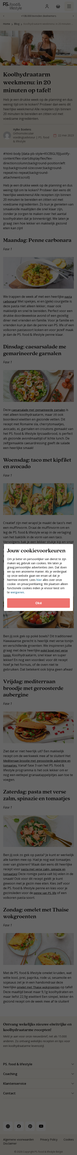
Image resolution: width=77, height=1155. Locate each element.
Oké (38, 603)
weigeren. (17, 592)
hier (39, 580)
